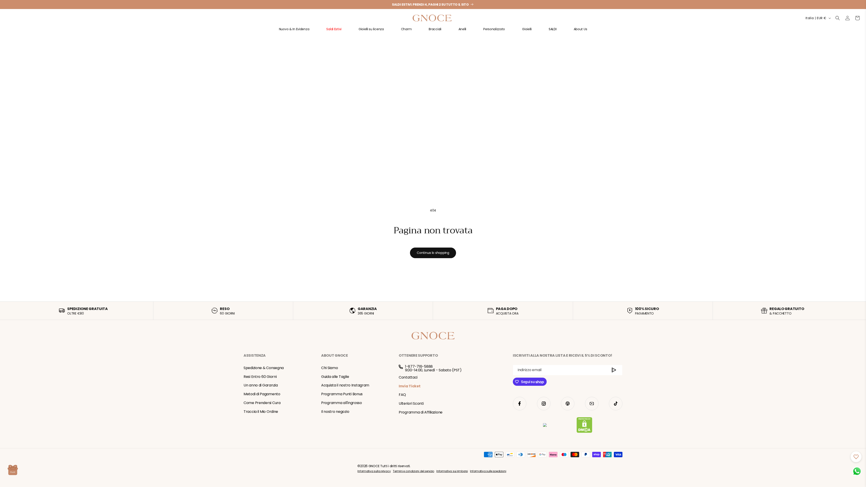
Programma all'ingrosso (341, 402)
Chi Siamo (329, 367)
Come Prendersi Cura (262, 402)
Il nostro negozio (335, 411)
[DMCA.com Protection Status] (584, 426)
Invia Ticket (410, 386)
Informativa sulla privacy (374, 471)
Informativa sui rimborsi (452, 471)
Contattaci (408, 377)
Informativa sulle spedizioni (488, 471)
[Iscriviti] (614, 370)
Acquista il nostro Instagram (345, 385)
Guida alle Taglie (335, 376)
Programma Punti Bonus (342, 394)
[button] (294, 31)
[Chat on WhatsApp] (856, 471)
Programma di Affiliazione (420, 412)
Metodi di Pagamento (262, 394)
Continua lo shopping (433, 252)
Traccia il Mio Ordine (261, 411)
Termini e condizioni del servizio (413, 471)
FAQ (402, 394)
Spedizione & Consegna (264, 367)
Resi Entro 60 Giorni (260, 376)
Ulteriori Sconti (411, 403)
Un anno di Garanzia (261, 385)
